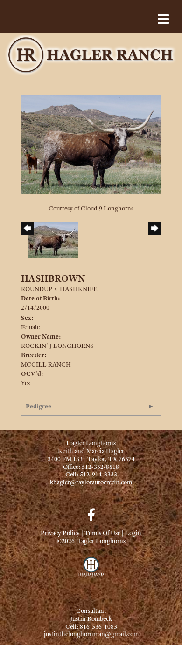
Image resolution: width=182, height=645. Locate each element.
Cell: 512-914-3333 (91, 474)
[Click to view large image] (91, 143)
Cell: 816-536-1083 (91, 626)
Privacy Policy (60, 533)
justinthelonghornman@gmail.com (91, 634)
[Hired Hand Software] (91, 571)
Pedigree (38, 406)
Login (133, 533)
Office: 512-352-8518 (91, 466)
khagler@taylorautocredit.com (91, 482)
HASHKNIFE (79, 289)
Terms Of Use (102, 533)
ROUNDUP (37, 289)
